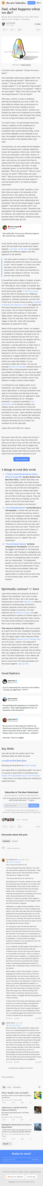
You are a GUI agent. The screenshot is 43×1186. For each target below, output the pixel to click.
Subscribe (31, 3)
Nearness (27, 602)
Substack (12, 1182)
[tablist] (10, 841)
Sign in (39, 3)
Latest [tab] (9, 1087)
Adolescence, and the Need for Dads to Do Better (14, 1108)
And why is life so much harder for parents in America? (16, 1096)
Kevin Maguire (10, 23)
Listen (39, 24)
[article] (21, 1098)
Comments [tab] (6, 841)
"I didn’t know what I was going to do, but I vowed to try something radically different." (17, 1131)
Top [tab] (4, 1087)
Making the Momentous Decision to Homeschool (17, 1126)
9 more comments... (8, 1077)
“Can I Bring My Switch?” (15, 508)
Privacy (20, 1172)
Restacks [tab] (15, 841)
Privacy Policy (37, 812)
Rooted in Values (23, 613)
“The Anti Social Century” (16, 544)
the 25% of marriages (17, 367)
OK (15, 761)
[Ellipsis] (40, 859)
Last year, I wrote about (18, 249)
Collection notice (35, 1172)
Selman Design (26, 65)
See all (5, 1144)
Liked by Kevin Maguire (14, 862)
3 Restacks (25, 820)
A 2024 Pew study (30, 291)
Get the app (31, 1177)
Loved (4, 761)
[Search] (39, 1087)
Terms (26, 1172)
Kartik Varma (10, 1023)
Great (10, 761)
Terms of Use (31, 810)
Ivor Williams (10, 860)
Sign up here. (23, 664)
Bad (24, 761)
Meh (20, 761)
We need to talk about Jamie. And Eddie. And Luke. (15, 1114)
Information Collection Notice (21, 812)
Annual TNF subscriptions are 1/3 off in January (21, 776)
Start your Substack (16, 1177)
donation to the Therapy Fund (28, 639)
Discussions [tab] (17, 1087)
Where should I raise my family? (15, 1093)
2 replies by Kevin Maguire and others (20, 1068)
